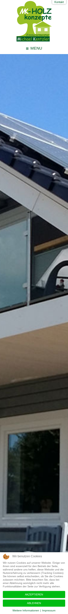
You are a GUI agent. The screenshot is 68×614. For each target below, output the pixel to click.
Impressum (49, 610)
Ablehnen (34, 603)
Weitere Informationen (25, 610)
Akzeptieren (34, 594)
